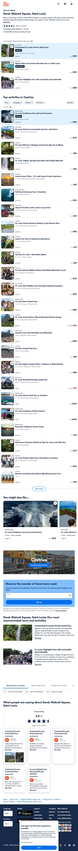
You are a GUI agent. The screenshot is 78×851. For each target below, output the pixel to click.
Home (5, 799)
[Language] (65, 3)
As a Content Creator (64, 815)
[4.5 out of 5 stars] (9, 26)
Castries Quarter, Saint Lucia (30, 799)
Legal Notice (38, 815)
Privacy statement (61, 610)
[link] (39, 51)
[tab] (15, 685)
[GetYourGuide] (6, 4)
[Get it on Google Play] (25, 813)
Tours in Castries (9, 802)
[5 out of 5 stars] (14, 736)
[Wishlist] (58, 4)
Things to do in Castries (51, 799)
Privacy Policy (38, 818)
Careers (51, 815)
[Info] (32, 41)
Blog (50, 818)
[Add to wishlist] (12, 46)
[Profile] (71, 4)
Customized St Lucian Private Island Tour (12, 732)
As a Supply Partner (63, 812)
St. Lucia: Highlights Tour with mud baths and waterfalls (38, 771)
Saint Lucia (14, 799)
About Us (52, 812)
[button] (39, 51)
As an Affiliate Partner (64, 818)
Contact (36, 812)
